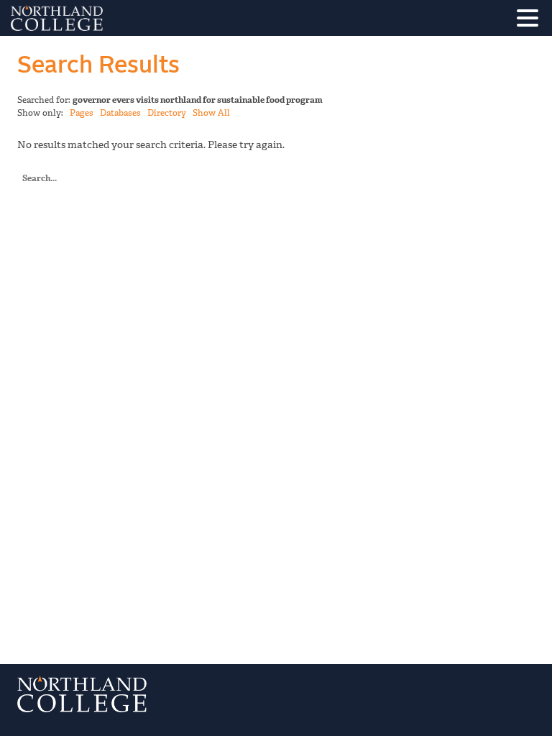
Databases (120, 113)
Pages (81, 113)
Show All (211, 113)
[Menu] (531, 20)
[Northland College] (97, 18)
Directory (166, 113)
